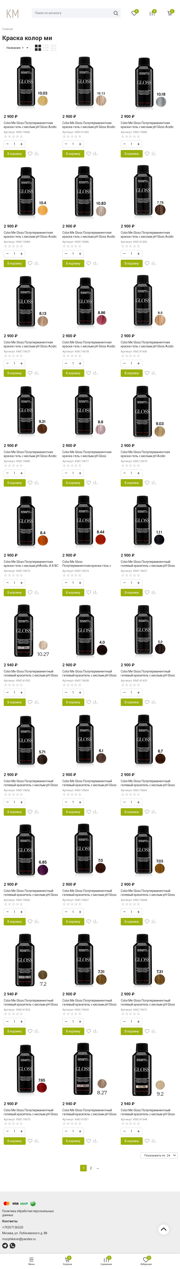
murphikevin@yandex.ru (19, 1239)
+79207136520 (12, 1227)
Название (14, 48)
